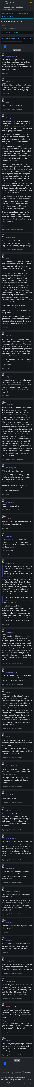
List (4, 25)
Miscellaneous (19, 7)
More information (7, 16)
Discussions (7, 7)
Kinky (13, 7)
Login (13, 2)
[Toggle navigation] (3, 2)
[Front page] (1, 7)
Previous (17, 50)
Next (16, 1060)
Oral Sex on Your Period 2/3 (9, 9)
